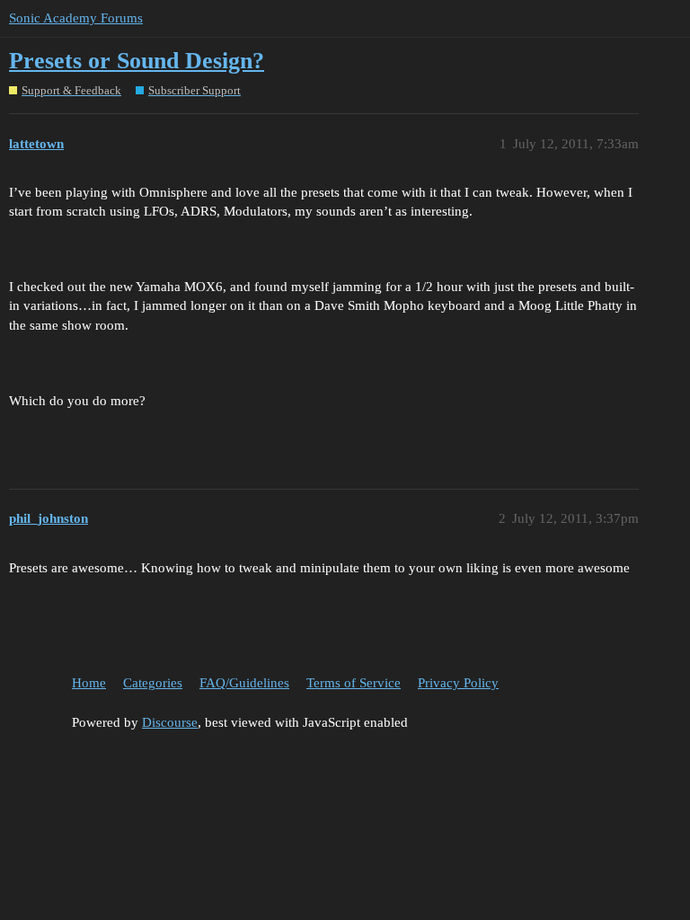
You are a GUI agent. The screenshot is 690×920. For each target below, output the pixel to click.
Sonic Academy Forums (76, 18)
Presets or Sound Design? (136, 61)
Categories (152, 683)
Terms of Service (353, 683)
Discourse (170, 722)
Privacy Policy (458, 683)
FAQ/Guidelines (244, 683)
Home (89, 683)
